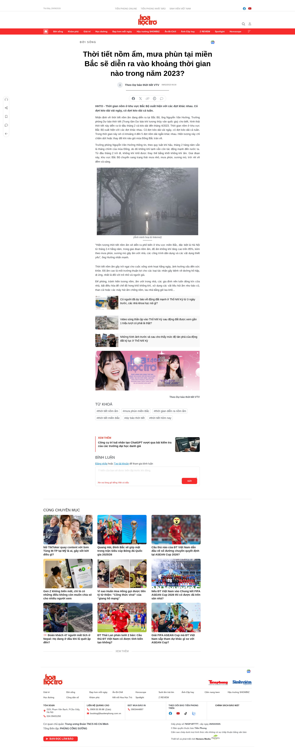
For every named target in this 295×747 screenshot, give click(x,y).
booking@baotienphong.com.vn (105, 713)
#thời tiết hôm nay (160, 418)
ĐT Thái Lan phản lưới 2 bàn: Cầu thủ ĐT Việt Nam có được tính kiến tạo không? (120, 639)
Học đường (101, 31)
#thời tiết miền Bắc (108, 418)
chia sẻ (133, 99)
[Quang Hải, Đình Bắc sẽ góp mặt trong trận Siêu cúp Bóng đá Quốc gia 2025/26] (122, 529)
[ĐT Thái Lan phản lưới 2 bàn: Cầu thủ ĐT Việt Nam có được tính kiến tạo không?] (122, 617)
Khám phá (73, 31)
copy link (147, 99)
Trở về (6, 134)
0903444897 (137, 709)
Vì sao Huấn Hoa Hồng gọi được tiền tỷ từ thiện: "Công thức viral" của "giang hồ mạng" (121, 595)
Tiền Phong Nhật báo (153, 8)
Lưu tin (6, 117)
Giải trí (87, 31)
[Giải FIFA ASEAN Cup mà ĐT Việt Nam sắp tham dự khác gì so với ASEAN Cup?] (176, 617)
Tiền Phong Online (126, 8)
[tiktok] (187, 713)
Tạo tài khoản (121, 463)
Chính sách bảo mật (227, 705)
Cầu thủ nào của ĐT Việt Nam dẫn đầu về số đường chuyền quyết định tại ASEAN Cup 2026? (175, 551)
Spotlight (220, 31)
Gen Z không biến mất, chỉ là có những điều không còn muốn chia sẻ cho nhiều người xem (67, 595)
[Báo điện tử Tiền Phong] (218, 683)
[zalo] (196, 713)
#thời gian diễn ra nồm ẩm (170, 411)
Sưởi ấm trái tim (166, 692)
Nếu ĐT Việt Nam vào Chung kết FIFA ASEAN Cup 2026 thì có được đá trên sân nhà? (175, 595)
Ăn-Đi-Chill (170, 31)
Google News (212, 42)
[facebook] (244, 8)
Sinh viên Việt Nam (180, 8)
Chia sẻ (6, 108)
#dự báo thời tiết (134, 418)
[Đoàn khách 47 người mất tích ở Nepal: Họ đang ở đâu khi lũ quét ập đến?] (67, 617)
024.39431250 (54, 716)
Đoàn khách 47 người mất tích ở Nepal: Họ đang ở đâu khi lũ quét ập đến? (67, 639)
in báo (154, 99)
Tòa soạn (49, 705)
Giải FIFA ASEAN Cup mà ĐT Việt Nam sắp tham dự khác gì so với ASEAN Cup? (173, 639)
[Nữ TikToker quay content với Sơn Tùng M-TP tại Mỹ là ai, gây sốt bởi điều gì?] (67, 529)
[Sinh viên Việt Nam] (242, 683)
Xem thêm (249, 31)
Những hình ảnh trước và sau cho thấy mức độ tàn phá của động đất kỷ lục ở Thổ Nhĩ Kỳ (158, 338)
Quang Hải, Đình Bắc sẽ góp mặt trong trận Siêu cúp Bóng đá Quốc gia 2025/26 (119, 551)
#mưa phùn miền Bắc (136, 411)
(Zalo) (108, 709)
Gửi (189, 481)
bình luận (162, 99)
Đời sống (58, 31)
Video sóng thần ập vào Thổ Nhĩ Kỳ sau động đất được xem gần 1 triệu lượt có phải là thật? (158, 321)
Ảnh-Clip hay (188, 31)
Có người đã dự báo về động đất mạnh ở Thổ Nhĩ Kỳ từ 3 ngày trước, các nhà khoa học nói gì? (157, 301)
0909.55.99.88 (97, 709)
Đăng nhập (101, 463)
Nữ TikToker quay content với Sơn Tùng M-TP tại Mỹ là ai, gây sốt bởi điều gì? (66, 551)
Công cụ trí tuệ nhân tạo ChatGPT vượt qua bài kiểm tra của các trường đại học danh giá (134, 444)
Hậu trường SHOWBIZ (148, 31)
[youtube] (250, 8)
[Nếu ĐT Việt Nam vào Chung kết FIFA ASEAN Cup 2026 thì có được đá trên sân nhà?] (176, 573)
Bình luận (6, 125)
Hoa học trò (53, 679)
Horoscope (235, 31)
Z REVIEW (205, 31)
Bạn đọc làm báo (61, 738)
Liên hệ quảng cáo (98, 705)
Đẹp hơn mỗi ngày (122, 31)
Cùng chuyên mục (61, 510)
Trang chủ (45, 31)
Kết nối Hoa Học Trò (122, 697)
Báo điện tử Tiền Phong (147, 20)
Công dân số (72, 697)
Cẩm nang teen (212, 692)
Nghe (6, 99)
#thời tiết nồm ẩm (107, 411)
